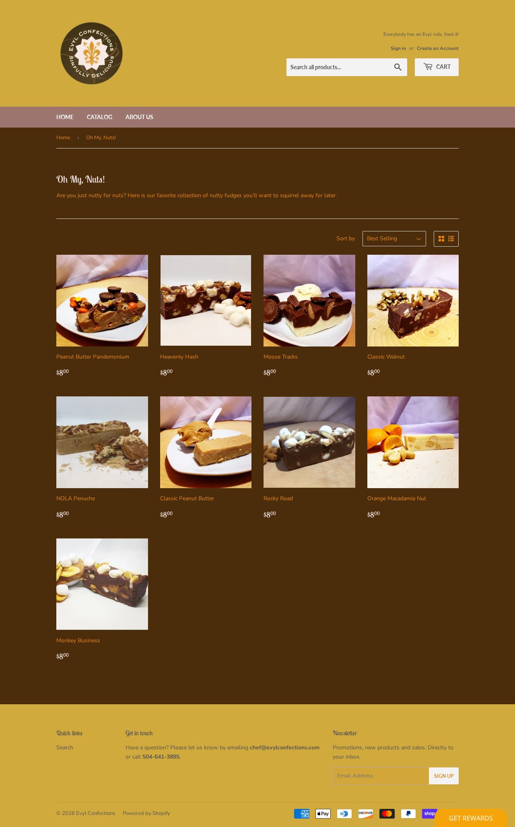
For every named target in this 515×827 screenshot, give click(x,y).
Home (65, 116)
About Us (139, 116)
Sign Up (443, 776)
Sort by (345, 238)
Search (64, 747)
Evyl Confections (95, 813)
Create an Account (438, 48)
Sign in (398, 48)
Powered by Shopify (146, 813)
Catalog (99, 116)
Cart (443, 66)
